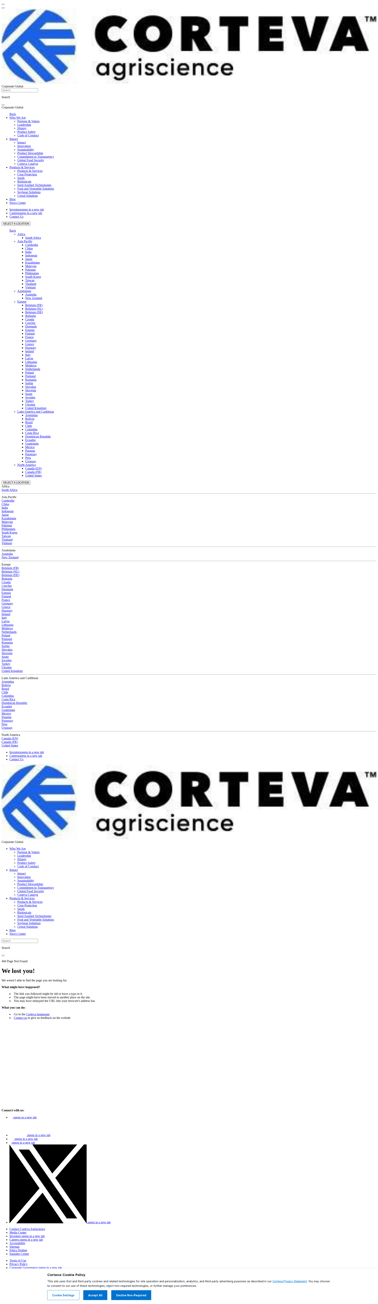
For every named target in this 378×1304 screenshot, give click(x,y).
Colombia (31, 429)
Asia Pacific (24, 241)
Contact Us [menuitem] (16, 216)
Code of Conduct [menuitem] (28, 135)
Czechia (30, 323)
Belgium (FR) (34, 305)
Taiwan (29, 280)
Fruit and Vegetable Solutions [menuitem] (35, 188)
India (28, 252)
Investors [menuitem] (26, 209)
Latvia (29, 358)
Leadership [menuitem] (24, 124)
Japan (28, 259)
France (29, 337)
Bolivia (29, 418)
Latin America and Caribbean (35, 411)
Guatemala (32, 443)
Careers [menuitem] (25, 213)
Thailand (30, 284)
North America (26, 465)
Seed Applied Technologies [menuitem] (34, 185)
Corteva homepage (38, 1014)
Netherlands (32, 369)
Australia (30, 294)
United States (33, 475)
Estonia (29, 330)
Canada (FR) (33, 472)
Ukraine (30, 404)
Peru (28, 457)
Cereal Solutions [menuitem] (27, 195)
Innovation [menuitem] (24, 146)
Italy (28, 355)
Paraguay (31, 454)
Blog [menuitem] (12, 199)
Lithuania (31, 362)
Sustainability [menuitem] (25, 149)
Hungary (30, 347)
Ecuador (30, 440)
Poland (29, 372)
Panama (30, 450)
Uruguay (30, 461)
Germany (31, 340)
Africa (21, 234)
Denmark (31, 326)
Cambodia (31, 244)
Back (12, 114)
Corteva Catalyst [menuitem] (27, 163)
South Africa (33, 237)
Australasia (24, 291)
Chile (28, 426)
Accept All (95, 1295)
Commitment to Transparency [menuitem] (35, 156)
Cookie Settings (63, 1295)
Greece (29, 344)
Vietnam (30, 287)
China (29, 248)
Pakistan (30, 269)
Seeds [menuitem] (21, 178)
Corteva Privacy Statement (289, 1281)
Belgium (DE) (34, 312)
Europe (21, 301)
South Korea (33, 276)
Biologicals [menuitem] (24, 181)
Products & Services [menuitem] (22, 167)
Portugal (30, 376)
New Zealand (33, 298)
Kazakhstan (32, 262)
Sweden (30, 397)
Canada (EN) (33, 468)
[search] (3, 104)
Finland (30, 333)
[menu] (3, 4)
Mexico (30, 447)
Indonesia (31, 255)
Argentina (31, 415)
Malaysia (30, 266)
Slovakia (30, 386)
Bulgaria (30, 315)
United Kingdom (35, 408)
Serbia (29, 383)
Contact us (20, 1017)
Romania (30, 379)
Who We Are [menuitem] (17, 117)
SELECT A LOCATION (16, 223)
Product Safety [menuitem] (26, 131)
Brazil (29, 422)
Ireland (29, 351)
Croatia (29, 319)
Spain (28, 394)
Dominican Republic (38, 436)
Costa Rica (32, 433)
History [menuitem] (22, 128)
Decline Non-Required (131, 1295)
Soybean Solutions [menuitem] (29, 192)
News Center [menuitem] (17, 202)
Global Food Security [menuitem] (30, 160)
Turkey (29, 401)
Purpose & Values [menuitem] (28, 121)
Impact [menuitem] (13, 139)
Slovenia (30, 390)
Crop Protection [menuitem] (27, 174)
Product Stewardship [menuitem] (30, 153)
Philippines (32, 273)
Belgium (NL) (34, 308)
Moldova (30, 365)
